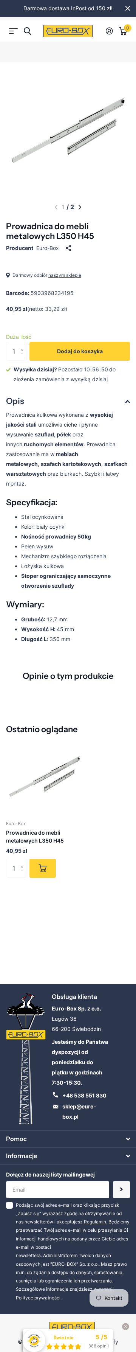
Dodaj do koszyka (80, 351)
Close (127, 8)
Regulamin (95, 1222)
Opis (15, 401)
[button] (56, 207)
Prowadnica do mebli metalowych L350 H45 (35, 836)
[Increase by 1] (23, 344)
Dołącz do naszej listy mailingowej (50, 1174)
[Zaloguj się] (109, 31)
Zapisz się (121, 1189)
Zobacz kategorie (13, 31)
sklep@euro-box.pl (79, 1111)
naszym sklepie (64, 275)
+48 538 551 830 (84, 1095)
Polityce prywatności (38, 1298)
